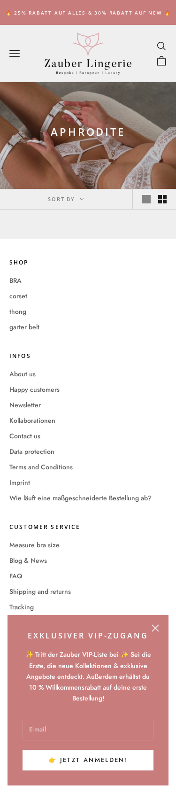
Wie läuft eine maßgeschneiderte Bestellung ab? (80, 498)
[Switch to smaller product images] (162, 199)
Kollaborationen (32, 420)
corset (18, 296)
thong (17, 311)
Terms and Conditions (41, 467)
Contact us (24, 436)
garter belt (24, 327)
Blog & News (28, 560)
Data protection (31, 451)
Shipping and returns (40, 591)
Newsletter (25, 405)
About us (22, 374)
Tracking (21, 607)
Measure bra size (34, 545)
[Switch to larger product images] (146, 199)
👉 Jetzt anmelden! (88, 759)
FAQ (15, 576)
